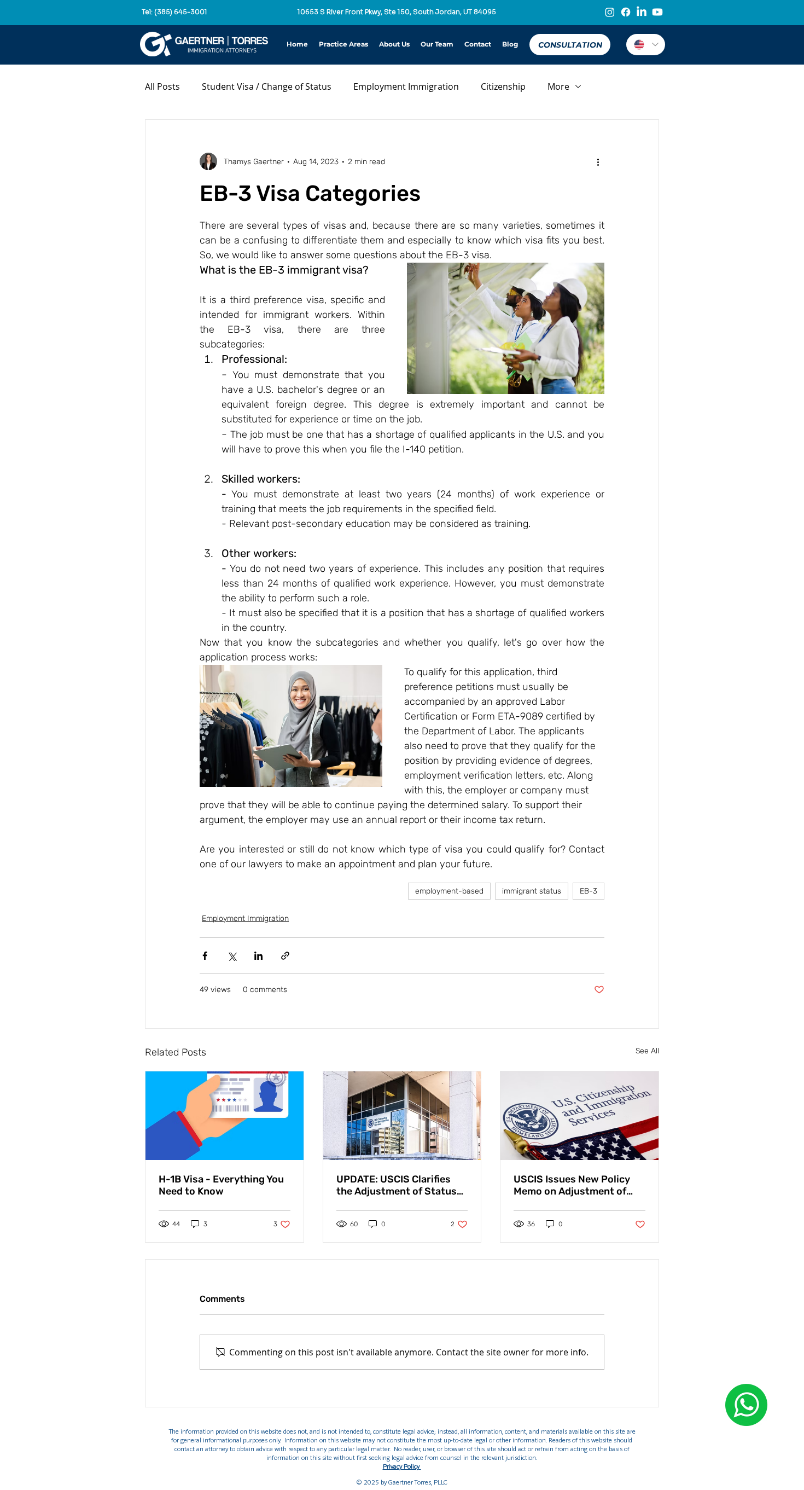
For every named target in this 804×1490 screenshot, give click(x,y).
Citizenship (503, 86)
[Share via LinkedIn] (258, 955)
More (558, 86)
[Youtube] (657, 12)
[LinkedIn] (642, 12)
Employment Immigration (406, 86)
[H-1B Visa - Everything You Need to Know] (224, 1115)
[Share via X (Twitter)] (231, 955)
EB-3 (588, 891)
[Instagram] (610, 12)
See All (647, 1051)
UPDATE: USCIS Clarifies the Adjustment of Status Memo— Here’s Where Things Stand (396, 1185)
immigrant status (531, 891)
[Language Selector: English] (645, 44)
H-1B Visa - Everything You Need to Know (221, 1185)
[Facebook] (626, 12)
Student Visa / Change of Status (266, 86)
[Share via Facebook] (205, 955)
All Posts (162, 86)
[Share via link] (285, 955)
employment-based (449, 891)
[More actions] (597, 161)
